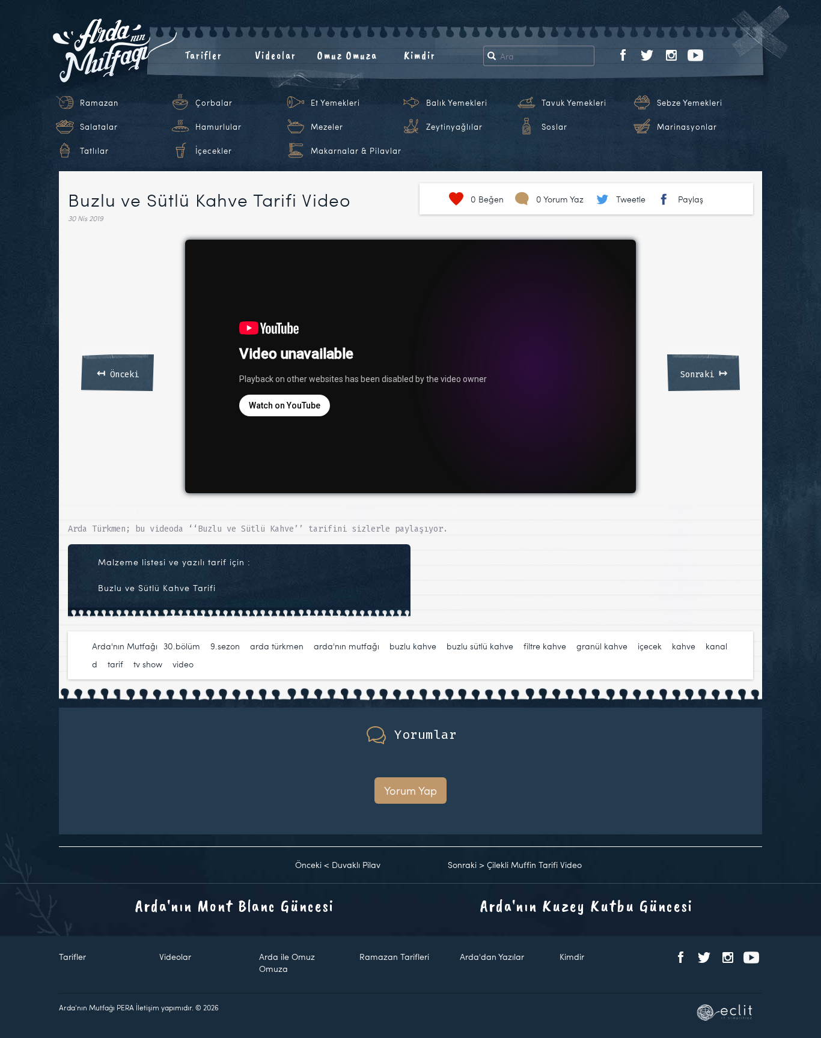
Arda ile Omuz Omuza (287, 962)
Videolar (275, 55)
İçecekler (213, 150)
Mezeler (327, 126)
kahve (683, 646)
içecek (650, 646)
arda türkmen (277, 646)
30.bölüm (181, 646)
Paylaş (690, 199)
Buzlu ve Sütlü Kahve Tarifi (157, 587)
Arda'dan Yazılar (492, 956)
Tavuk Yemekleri (574, 102)
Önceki (118, 372)
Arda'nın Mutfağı (124, 646)
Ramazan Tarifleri (394, 956)
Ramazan (99, 102)
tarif (115, 664)
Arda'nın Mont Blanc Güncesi (234, 905)
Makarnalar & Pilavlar (356, 150)
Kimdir (420, 55)
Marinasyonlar (687, 126)
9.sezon (225, 646)
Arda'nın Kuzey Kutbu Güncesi (586, 905)
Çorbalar (214, 102)
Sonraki (703, 372)
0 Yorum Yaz (560, 199)
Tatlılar (94, 150)
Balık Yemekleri (456, 102)
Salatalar (99, 126)
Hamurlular (218, 126)
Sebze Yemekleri (689, 102)
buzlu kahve (412, 646)
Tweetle (631, 199)
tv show (147, 664)
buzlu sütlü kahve (480, 646)
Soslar (554, 126)
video (183, 664)
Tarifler (203, 55)
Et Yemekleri (335, 102)
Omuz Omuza (347, 55)
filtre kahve (544, 646)
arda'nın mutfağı (346, 646)
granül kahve (601, 646)
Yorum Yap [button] (410, 790)
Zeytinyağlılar (454, 126)
